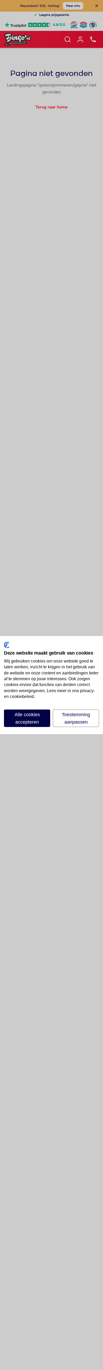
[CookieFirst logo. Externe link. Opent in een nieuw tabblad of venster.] (6, 645)
